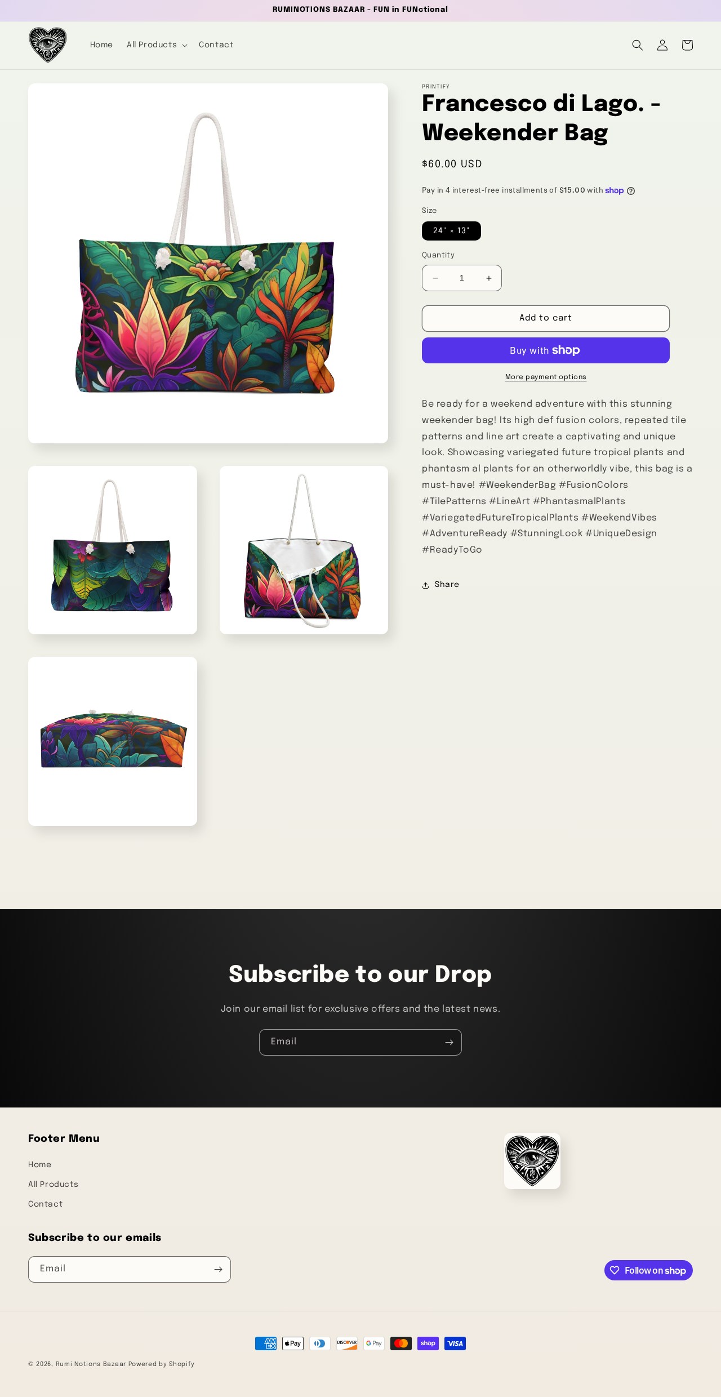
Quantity (438, 256)
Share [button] (447, 585)
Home (39, 1165)
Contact (45, 1204)
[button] (156, 45)
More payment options (546, 377)
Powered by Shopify (161, 1364)
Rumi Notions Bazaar (91, 1364)
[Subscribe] (449, 1042)
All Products (53, 1185)
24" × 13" (451, 231)
